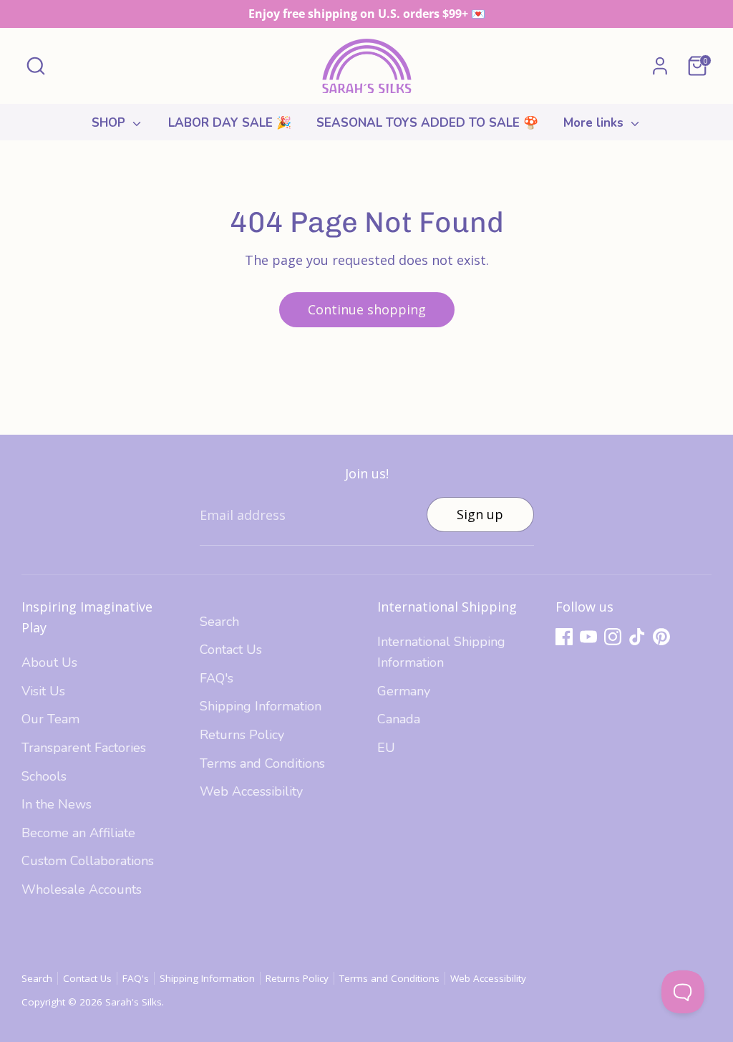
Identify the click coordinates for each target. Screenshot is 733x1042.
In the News (56, 804)
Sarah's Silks (133, 1001)
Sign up (480, 514)
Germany (403, 691)
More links (595, 123)
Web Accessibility (251, 791)
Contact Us (231, 649)
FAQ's (216, 678)
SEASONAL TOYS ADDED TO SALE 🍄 (427, 123)
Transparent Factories (83, 747)
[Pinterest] (661, 636)
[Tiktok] (637, 636)
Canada (398, 719)
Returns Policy (242, 734)
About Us (49, 662)
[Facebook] (564, 636)
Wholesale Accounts (81, 889)
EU (386, 747)
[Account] (660, 66)
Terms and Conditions (262, 763)
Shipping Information (260, 706)
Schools (44, 776)
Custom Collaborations (87, 860)
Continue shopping (367, 309)
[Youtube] (588, 636)
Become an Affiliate (78, 832)
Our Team (50, 719)
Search (219, 621)
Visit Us (43, 691)
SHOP (110, 123)
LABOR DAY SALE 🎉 (229, 123)
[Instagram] (612, 636)
